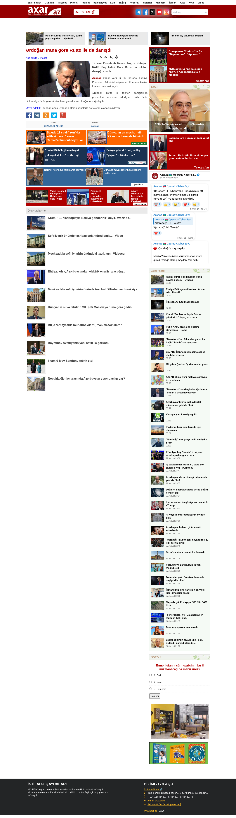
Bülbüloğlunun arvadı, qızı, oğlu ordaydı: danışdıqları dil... (181, 126)
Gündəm (50, 2)
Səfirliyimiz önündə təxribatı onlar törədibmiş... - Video (85, 235)
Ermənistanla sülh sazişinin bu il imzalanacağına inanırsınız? (180, 667)
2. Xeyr (158, 682)
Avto (182, 2)
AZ (77, 12)
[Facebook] (145, 14)
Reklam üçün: (164, 804)
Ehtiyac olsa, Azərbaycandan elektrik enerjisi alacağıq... (86, 271)
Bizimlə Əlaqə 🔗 (153, 789)
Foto (191, 2)
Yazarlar (147, 2)
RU (82, 12)
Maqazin (160, 2)
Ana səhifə (31, 58)
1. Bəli (157, 675)
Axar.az (96, 77)
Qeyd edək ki (33, 107)
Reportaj (134, 2)
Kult (112, 2)
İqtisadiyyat (100, 2)
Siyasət (62, 2)
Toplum (85, 2)
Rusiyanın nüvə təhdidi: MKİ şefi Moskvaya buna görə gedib (90, 307)
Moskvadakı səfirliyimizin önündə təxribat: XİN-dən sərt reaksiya (92, 289)
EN (88, 12)
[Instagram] (166, 14)
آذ (93, 12)
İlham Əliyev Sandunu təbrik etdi (70, 360)
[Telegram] (139, 14)
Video (201, 2)
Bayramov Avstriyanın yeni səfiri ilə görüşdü (79, 342)
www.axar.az (150, 810)
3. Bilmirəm (160, 689)
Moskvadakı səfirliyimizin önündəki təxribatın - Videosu (86, 253)
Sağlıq (122, 2)
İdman (172, 2)
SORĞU (156, 657)
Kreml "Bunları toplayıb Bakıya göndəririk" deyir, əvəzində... (89, 217)
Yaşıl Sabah (34, 2)
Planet (73, 2)
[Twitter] (152, 14)
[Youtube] (159, 14)
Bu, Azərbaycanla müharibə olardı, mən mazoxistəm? (85, 325)
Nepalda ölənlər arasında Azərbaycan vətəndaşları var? (86, 378)
